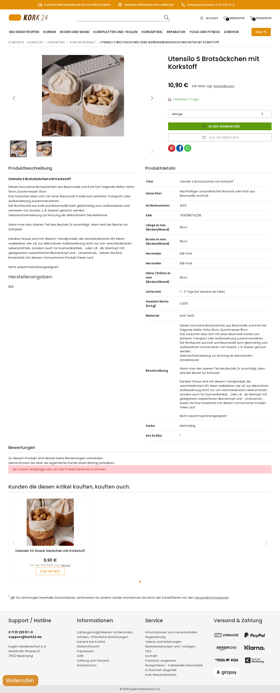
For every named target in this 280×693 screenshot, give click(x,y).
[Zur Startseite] (29, 25)
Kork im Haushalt (83, 42)
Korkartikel (152, 32)
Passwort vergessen (160, 660)
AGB (80, 656)
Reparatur (176, 32)
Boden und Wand (74, 32)
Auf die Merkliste (223, 137)
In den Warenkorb (224, 126)
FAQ (148, 651)
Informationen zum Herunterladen (171, 632)
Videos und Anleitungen (163, 641)
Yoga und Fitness (204, 32)
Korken (49, 32)
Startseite (16, 42)
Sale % (261, 32)
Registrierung (155, 637)
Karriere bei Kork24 (91, 641)
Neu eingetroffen (24, 32)
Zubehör (231, 32)
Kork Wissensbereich (160, 674)
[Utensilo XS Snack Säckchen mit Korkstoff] (50, 547)
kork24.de (35, 42)
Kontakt (151, 656)
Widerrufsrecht (88, 646)
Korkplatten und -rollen (115, 32)
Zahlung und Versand (93, 660)
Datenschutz (87, 665)
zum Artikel (50, 571)
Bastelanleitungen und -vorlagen (170, 646)
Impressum (85, 651)
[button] (152, 98)
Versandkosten (223, 86)
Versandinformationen (212, 597)
